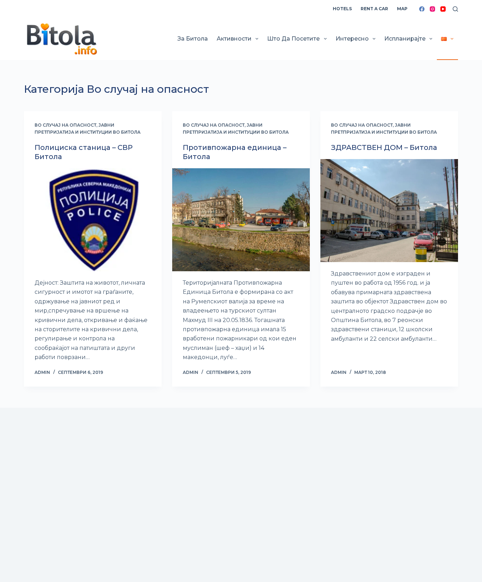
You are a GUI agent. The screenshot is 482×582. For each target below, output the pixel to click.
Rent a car (374, 8)
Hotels (342, 8)
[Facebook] (421, 9)
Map (402, 8)
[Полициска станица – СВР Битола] (93, 219)
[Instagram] (432, 9)
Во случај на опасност (65, 125)
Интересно (352, 38)
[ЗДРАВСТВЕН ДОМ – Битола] (389, 210)
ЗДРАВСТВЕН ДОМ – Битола (384, 147)
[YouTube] (443, 9)
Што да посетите (293, 38)
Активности (234, 38)
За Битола (192, 38)
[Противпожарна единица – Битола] (241, 219)
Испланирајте (405, 38)
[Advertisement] (235, 515)
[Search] (455, 9)
